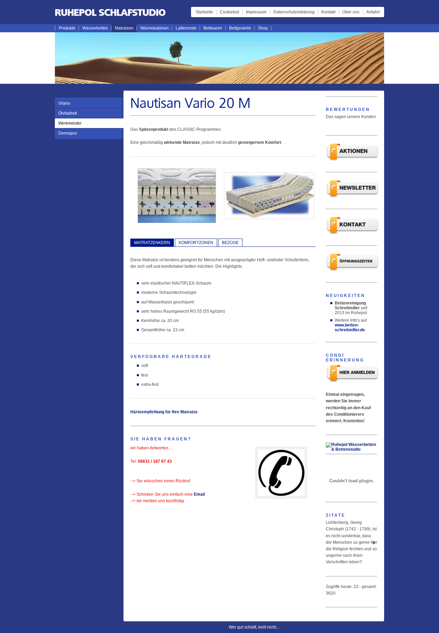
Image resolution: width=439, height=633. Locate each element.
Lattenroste (186, 28)
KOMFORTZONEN (196, 242)
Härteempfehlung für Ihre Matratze (164, 412)
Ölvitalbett (67, 113)
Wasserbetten (95, 28)
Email (199, 494)
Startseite (204, 12)
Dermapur (67, 133)
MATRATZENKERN (152, 242)
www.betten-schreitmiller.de (350, 327)
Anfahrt (373, 12)
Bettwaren (212, 28)
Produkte (67, 28)
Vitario (64, 103)
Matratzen (124, 28)
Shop (263, 28)
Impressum (256, 12)
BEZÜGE (230, 242)
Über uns (350, 12)
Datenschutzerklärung (294, 12)
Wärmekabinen (154, 28)
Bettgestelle (240, 28)
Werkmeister (70, 123)
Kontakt (328, 12)
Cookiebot (229, 12)
